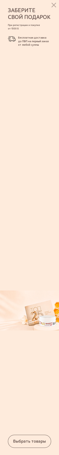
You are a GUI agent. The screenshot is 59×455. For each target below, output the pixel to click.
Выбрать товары (29, 441)
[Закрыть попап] (54, 5)
